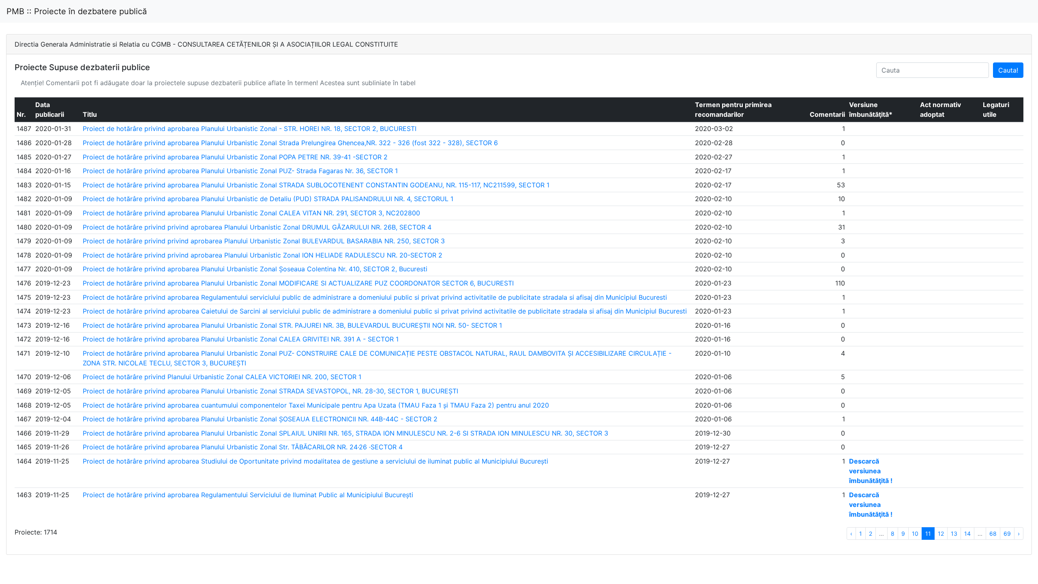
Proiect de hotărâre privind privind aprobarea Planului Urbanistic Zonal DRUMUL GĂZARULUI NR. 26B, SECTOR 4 (257, 227)
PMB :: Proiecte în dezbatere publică (76, 11)
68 (993, 533)
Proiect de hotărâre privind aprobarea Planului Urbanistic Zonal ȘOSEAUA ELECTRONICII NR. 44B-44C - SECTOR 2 (260, 419)
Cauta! (1008, 70)
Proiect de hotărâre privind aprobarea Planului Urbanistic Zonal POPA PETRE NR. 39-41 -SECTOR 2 (235, 157)
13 (954, 533)
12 (941, 533)
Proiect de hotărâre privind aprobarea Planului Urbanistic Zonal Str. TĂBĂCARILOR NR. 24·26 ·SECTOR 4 (243, 447)
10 (915, 533)
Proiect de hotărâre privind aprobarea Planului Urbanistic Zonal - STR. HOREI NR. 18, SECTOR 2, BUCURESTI (249, 129)
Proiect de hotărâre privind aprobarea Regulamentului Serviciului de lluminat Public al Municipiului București (248, 495)
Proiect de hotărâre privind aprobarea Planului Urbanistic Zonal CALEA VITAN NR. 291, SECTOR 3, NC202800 (251, 213)
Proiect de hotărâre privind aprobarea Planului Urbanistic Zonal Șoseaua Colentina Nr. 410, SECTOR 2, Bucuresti (255, 269)
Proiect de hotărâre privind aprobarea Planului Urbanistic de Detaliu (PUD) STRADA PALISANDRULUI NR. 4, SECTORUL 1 (268, 199)
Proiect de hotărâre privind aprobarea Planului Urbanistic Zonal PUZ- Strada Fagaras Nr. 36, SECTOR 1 (240, 171)
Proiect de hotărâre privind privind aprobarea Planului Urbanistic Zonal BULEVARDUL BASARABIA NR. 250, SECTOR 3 (264, 241)
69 (1007, 533)
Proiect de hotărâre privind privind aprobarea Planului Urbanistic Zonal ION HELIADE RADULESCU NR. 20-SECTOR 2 (262, 255)
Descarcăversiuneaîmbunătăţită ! (870, 471)
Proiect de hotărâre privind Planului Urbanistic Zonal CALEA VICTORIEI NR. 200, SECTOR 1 (222, 377)
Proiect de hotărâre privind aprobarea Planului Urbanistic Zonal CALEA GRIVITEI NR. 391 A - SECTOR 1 (241, 339)
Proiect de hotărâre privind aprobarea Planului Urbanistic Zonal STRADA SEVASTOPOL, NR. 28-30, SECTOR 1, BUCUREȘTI (270, 391)
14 (967, 533)
